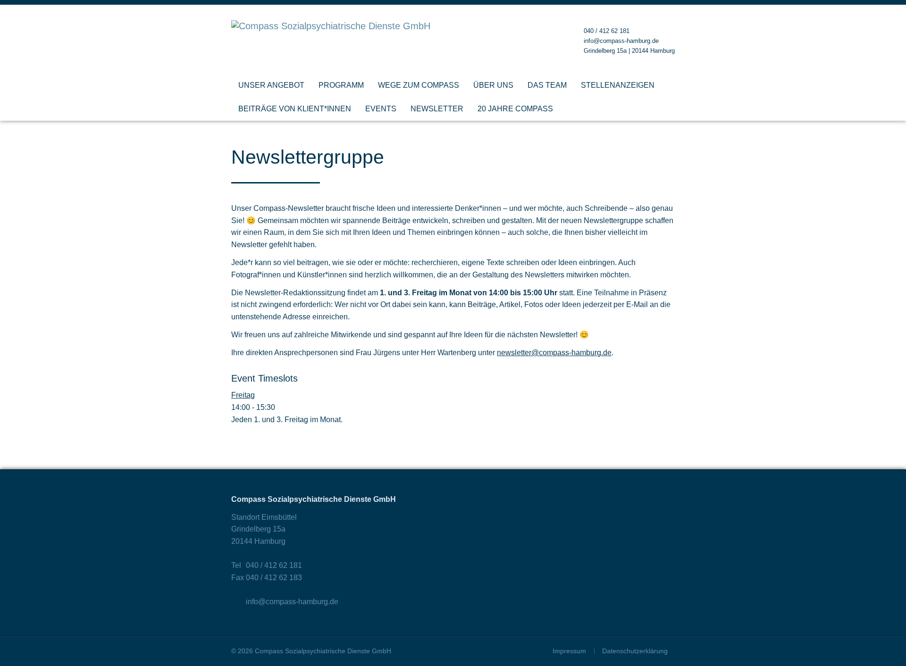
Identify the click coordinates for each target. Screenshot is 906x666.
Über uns (493, 85)
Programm (341, 85)
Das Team (547, 85)
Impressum (569, 651)
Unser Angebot (271, 85)
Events (380, 109)
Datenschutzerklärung (635, 651)
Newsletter (437, 109)
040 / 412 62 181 (606, 30)
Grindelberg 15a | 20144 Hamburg (629, 50)
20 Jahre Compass (515, 109)
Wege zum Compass (418, 85)
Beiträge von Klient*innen (294, 109)
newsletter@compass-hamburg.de (554, 353)
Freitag (243, 395)
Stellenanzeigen (617, 85)
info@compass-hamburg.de (621, 40)
